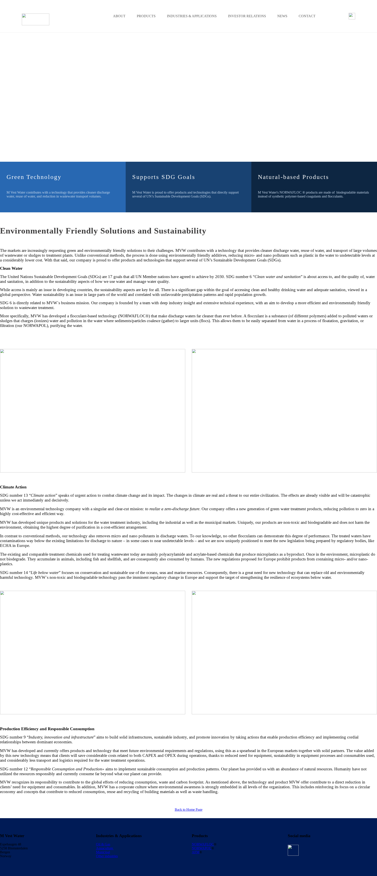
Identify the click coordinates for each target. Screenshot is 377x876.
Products (146, 16)
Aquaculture (105, 848)
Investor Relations (247, 16)
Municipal (103, 852)
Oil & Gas (103, 844)
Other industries (107, 856)
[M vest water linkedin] (293, 850)
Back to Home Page (188, 809)
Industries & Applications (192, 16)
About (119, 16)
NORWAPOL (201, 848)
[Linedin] (352, 16)
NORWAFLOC (203, 844)
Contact (307, 16)
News (282, 16)
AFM (195, 852)
